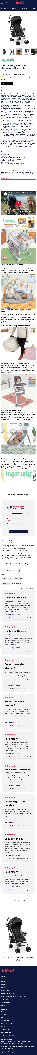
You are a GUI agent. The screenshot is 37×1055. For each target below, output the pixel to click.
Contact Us (4, 1011)
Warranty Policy (5, 1020)
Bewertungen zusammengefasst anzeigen (17, 77)
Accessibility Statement (7, 1029)
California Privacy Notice (7, 993)
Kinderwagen (6, 583)
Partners (3, 987)
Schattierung (18, 578)
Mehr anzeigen (16, 583)
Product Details (6, 88)
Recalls (3, 1026)
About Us (3, 978)
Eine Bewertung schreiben (18, 532)
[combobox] (27, 588)
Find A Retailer (7, 83)
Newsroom (4, 984)
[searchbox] (10, 570)
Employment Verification (7, 1032)
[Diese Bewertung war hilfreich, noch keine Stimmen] (27, 618)
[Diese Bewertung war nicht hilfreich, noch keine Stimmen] (30, 618)
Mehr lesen (14, 611)
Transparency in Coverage (8, 1035)
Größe (10, 578)
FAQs (2, 1017)
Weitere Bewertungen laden (18, 900)
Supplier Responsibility (7, 1002)
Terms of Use (4, 999)
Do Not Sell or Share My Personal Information (13, 996)
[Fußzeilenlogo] (7, 970)
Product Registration (6, 1023)
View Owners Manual (7, 178)
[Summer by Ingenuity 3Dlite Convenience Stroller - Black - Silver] (18, 935)
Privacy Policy (5, 990)
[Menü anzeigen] (2, 3)
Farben (4, 578)
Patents (3, 1005)
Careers (3, 981)
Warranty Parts (5, 1014)
